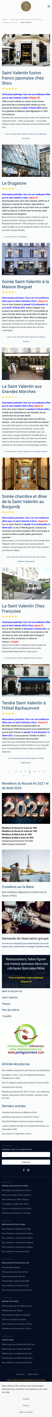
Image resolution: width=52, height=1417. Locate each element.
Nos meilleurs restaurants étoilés (17, 1362)
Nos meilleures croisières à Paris (17, 1324)
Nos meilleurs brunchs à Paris (15, 1285)
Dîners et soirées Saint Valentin (16, 1195)
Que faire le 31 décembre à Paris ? (17, 1134)
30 (21, 771)
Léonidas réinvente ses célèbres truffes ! (19, 1112)
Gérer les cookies (26, 1412)
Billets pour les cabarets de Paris (17, 1353)
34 (39, 771)
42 (24, 776)
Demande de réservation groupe (25, 938)
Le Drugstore (14, 183)
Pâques (6, 1003)
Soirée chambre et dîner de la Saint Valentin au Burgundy (24, 501)
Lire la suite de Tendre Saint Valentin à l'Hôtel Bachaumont (26, 760)
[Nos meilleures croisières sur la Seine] (26, 866)
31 (25, 771)
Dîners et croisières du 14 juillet (16, 1208)
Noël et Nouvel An (12, 991)
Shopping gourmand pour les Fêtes (17, 841)
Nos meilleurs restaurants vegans (17, 1247)
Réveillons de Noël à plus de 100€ (17, 834)
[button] (49, 6)
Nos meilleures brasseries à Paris (17, 1290)
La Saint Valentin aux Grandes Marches (22, 389)
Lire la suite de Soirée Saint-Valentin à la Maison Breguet (26, 339)
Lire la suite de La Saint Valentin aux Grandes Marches (26, 451)
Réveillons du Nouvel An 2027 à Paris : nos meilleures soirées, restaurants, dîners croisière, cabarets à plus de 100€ (25, 1095)
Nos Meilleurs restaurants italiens (17, 1233)
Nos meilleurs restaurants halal (16, 1228)
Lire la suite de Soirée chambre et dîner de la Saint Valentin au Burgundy (26, 559)
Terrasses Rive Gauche (12, 1087)
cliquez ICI (34, 97)
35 (43, 771)
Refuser (26, 1405)
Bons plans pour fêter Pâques (15, 1199)
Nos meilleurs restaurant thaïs (16, 1251)
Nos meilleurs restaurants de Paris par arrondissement (26, 1070)
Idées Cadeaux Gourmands (14, 844)
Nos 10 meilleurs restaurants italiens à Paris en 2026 (25, 1083)
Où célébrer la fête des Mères (15, 1204)
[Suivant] (28, 775)
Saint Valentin (10, 997)
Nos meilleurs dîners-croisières (16, 1315)
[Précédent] (5, 771)
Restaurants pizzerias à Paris (15, 1272)
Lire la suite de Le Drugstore (16, 236)
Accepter (26, 1399)
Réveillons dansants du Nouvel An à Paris (20, 1117)
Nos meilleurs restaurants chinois (17, 1237)
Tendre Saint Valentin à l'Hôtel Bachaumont (24, 705)
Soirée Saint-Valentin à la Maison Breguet (25, 284)
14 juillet (6, 1016)
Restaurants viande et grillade (15, 1281)
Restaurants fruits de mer (13, 1276)
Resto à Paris (33, 1374)
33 (34, 771)
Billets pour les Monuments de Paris (18, 1344)
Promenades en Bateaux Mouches (17, 1358)
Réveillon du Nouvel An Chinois (16, 1213)
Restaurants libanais (11, 1267)
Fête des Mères (10, 1009)
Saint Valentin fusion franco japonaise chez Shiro (23, 78)
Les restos (20, 1374)
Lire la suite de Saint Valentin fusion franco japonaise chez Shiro (26, 136)
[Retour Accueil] (26, 6)
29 (16, 771)
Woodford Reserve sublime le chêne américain (22, 1121)
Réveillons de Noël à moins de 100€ (18, 838)
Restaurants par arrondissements (17, 1306)
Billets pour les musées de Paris (16, 1349)
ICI (42, 406)
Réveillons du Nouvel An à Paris (16, 1190)
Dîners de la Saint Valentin (14, 1319)
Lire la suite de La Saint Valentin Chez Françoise (23, 658)
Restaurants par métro (12, 1310)
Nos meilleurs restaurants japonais (18, 1242)
